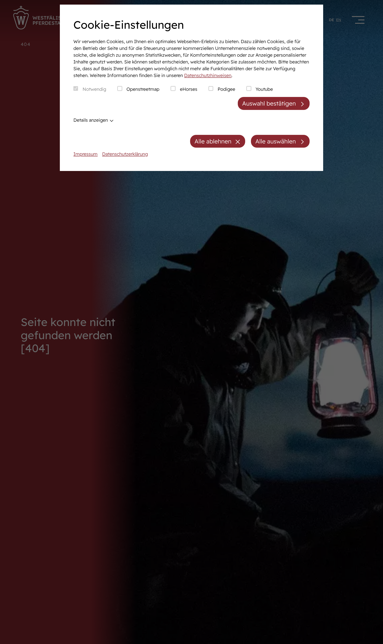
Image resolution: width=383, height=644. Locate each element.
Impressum (85, 154)
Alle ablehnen (212, 141)
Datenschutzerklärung (125, 154)
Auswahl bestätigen (269, 103)
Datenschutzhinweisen (207, 75)
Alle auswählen (275, 141)
